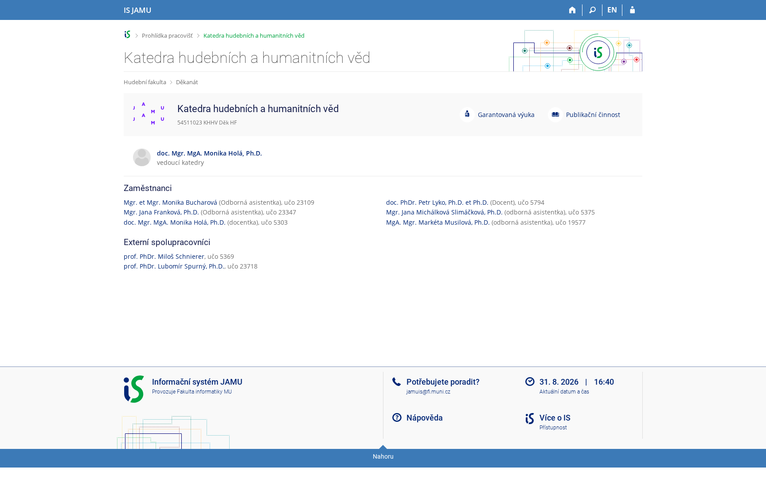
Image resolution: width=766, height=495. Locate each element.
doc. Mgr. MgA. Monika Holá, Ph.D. (175, 222)
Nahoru (383, 456)
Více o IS (555, 417)
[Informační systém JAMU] (127, 34)
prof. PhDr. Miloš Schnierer (164, 256)
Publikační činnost (593, 114)
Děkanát (187, 82)
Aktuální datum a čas (564, 392)
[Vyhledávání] (592, 10)
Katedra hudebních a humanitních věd (254, 35)
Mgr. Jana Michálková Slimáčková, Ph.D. (444, 212)
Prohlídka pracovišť (167, 35)
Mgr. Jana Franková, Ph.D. (161, 212)
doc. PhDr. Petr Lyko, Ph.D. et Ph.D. (437, 202)
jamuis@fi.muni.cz (428, 392)
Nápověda (424, 417)
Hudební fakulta (145, 82)
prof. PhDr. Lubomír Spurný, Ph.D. (174, 266)
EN (612, 10)
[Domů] (572, 10)
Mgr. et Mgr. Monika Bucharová (170, 202)
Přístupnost (553, 428)
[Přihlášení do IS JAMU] (632, 10)
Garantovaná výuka (506, 114)
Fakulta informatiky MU (204, 392)
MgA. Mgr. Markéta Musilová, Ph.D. (438, 222)
